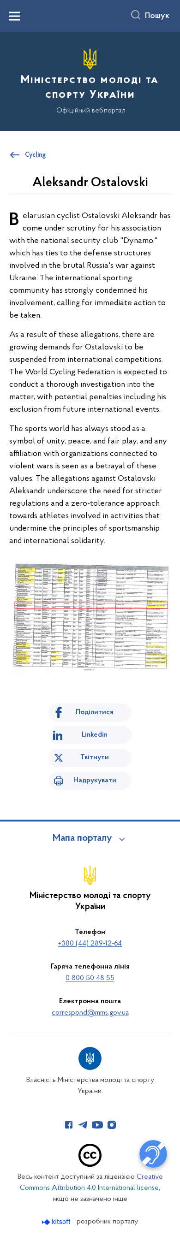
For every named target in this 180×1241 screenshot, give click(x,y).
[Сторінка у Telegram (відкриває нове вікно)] (83, 1124)
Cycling (35, 155)
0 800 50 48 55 (90, 978)
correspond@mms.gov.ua (90, 1012)
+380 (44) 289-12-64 (90, 943)
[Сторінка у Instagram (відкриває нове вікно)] (111, 1124)
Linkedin (95, 735)
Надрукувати (94, 780)
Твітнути (94, 757)
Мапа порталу (82, 838)
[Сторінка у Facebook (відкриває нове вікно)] (68, 1124)
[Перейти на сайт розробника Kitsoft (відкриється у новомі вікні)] (57, 1221)
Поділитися (95, 712)
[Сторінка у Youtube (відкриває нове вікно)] (97, 1124)
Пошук (157, 16)
